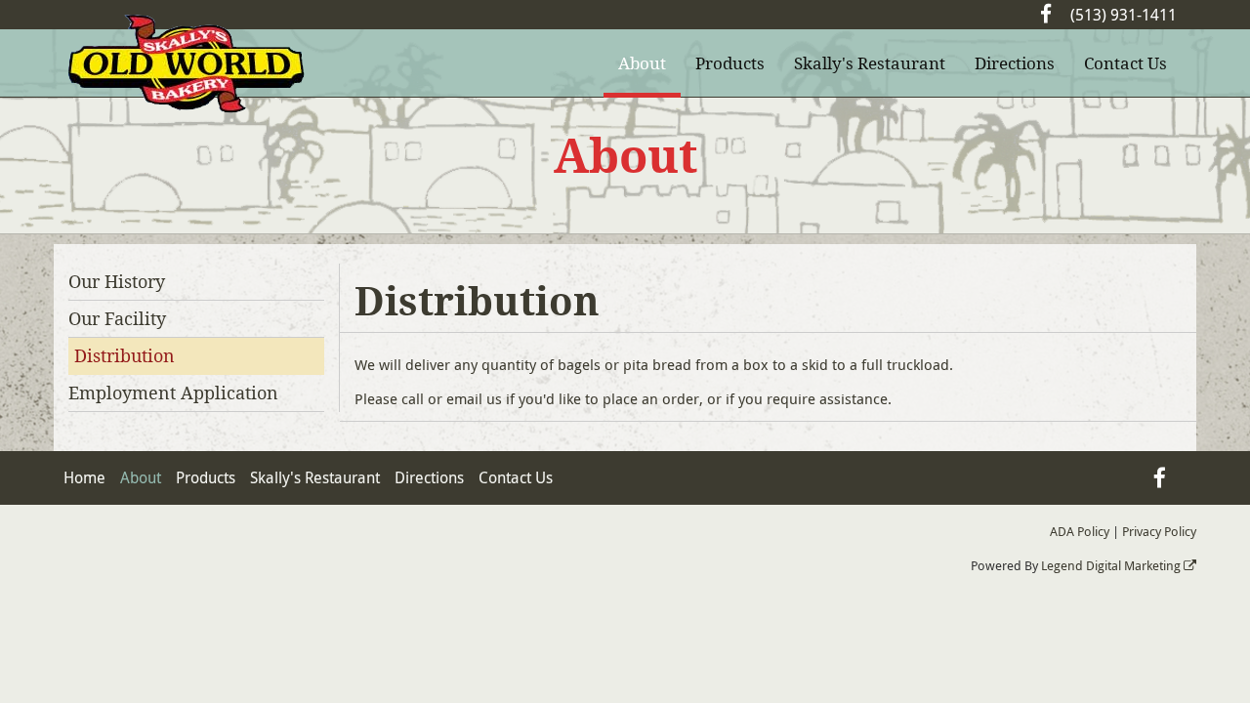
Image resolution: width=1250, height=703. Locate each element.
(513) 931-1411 (1123, 14)
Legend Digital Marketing (1112, 565)
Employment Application (173, 393)
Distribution (124, 356)
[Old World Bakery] (186, 64)
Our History (116, 281)
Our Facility (117, 319)
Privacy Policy (1159, 531)
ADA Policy (1079, 531)
